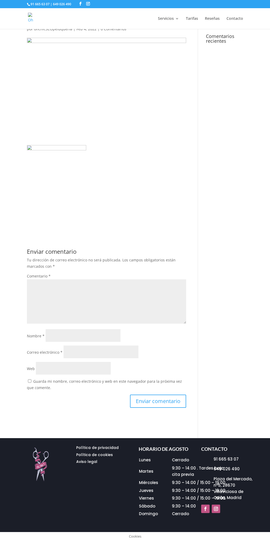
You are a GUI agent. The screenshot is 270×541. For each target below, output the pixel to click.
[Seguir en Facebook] (205, 509)
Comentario (39, 276)
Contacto (234, 19)
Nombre (36, 335)
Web (31, 368)
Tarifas (192, 19)
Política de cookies (94, 454)
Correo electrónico (44, 352)
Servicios (166, 19)
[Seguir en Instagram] (216, 509)
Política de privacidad (97, 447)
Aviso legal (86, 461)
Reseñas (212, 19)
